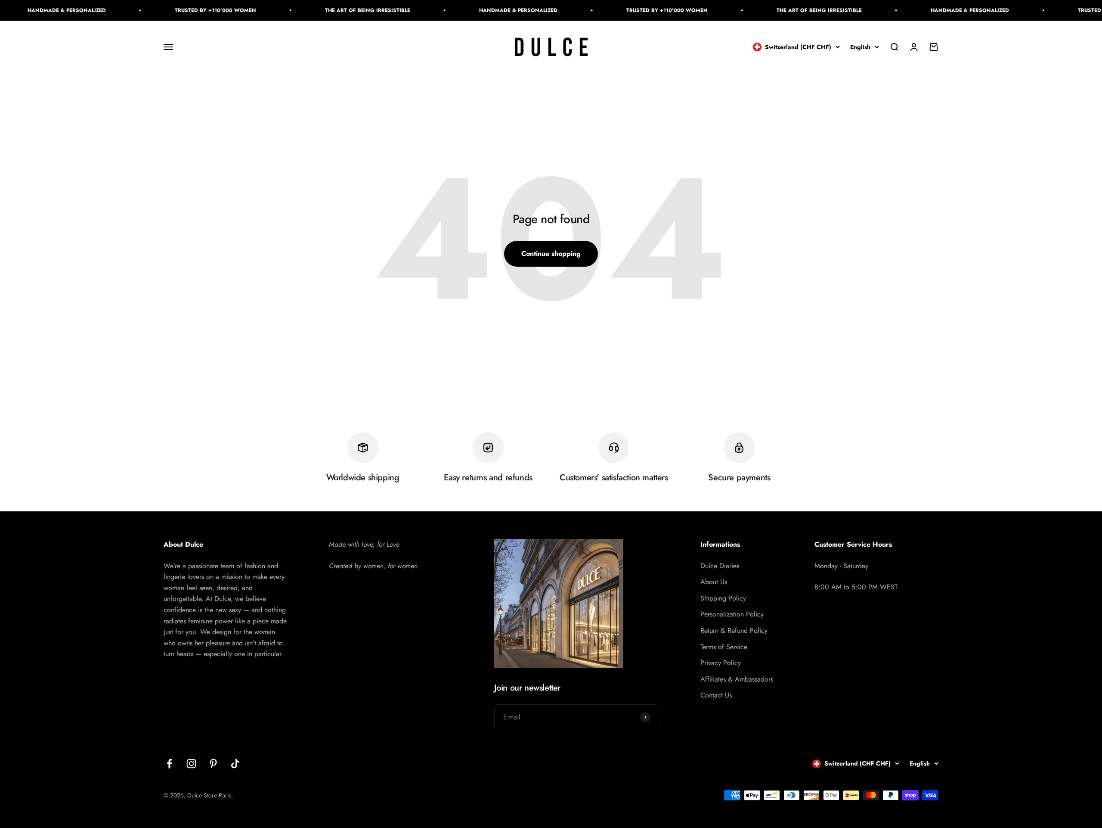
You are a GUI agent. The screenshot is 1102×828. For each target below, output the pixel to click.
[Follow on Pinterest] (213, 763)
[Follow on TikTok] (235, 763)
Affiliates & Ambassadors (736, 679)
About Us (713, 582)
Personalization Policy (732, 614)
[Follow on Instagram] (191, 763)
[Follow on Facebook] (169, 763)
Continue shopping (551, 253)
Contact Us (716, 695)
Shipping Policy (723, 598)
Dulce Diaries (719, 566)
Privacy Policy (720, 663)
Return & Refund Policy (734, 630)
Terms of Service (723, 647)
